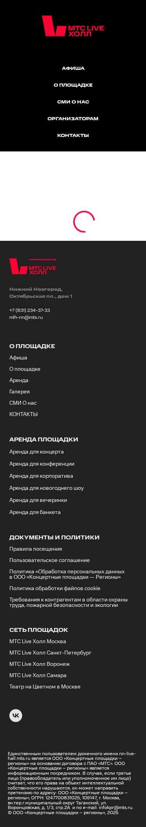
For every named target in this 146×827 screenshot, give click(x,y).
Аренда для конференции (41, 464)
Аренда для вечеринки (38, 500)
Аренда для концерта (36, 452)
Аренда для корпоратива (41, 476)
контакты (73, 136)
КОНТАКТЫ (23, 414)
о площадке (73, 85)
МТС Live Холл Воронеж (39, 664)
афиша (73, 68)
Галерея (19, 392)
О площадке (24, 369)
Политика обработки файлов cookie (54, 588)
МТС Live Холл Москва (37, 641)
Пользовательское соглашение (49, 560)
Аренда (18, 380)
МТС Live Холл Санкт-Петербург (50, 653)
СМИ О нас (23, 403)
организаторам (73, 119)
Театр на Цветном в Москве (45, 687)
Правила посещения (35, 549)
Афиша (18, 358)
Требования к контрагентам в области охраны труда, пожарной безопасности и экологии (68, 602)
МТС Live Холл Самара (38, 675)
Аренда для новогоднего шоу (46, 488)
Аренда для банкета (35, 512)
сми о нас (73, 102)
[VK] (15, 720)
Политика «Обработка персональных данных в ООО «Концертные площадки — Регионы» (67, 574)
